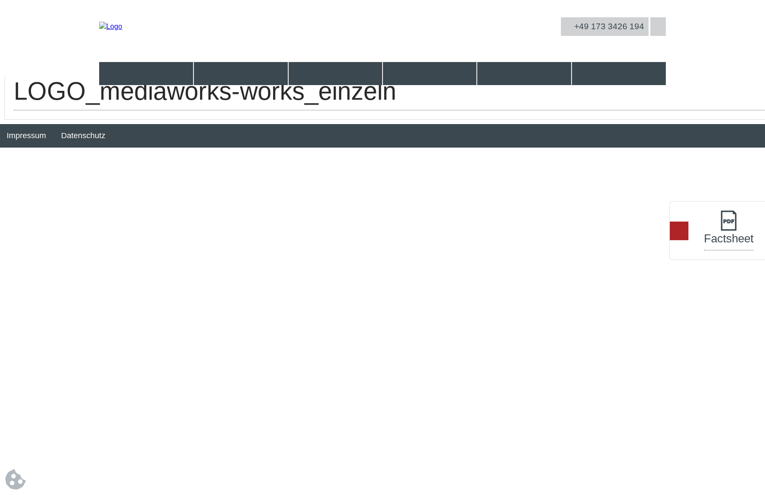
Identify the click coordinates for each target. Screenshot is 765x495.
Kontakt (617, 73)
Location (429, 73)
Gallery (524, 73)
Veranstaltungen (241, 73)
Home (145, 73)
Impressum (26, 135)
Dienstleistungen (335, 73)
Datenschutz (83, 135)
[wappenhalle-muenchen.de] (110, 26)
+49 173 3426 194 (608, 26)
